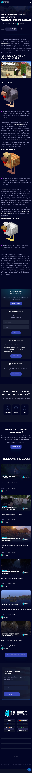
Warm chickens (6, 189)
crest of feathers (18, 124)
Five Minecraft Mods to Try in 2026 (14, 347)
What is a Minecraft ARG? (12, 345)
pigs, (2, 43)
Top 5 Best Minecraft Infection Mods (12, 578)
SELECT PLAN (16, 447)
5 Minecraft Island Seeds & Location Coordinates (16, 609)
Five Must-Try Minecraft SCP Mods (11, 640)
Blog (2, 10)
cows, (6, 43)
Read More (16, 356)
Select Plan (16, 303)
